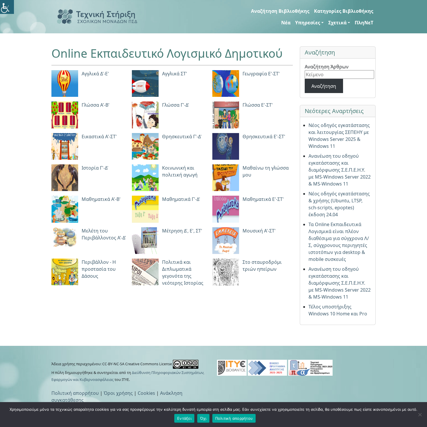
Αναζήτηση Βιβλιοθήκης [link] (280, 11)
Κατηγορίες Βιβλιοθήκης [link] (343, 11)
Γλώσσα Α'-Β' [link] (96, 105)
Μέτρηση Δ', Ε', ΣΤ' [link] (182, 231)
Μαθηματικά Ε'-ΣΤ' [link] (263, 199)
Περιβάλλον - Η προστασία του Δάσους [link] (99, 269)
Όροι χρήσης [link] (118, 393)
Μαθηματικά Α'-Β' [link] (101, 199)
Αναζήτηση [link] (323, 86)
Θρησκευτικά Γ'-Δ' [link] (182, 136)
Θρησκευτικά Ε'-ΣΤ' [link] (264, 136)
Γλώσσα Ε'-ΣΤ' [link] (258, 105)
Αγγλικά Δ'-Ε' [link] (95, 73)
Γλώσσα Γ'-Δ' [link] (175, 105)
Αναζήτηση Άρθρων (327, 66)
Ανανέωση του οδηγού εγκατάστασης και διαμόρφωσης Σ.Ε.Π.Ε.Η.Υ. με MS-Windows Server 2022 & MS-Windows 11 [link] (339, 170)
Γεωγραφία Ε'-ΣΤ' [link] (261, 73)
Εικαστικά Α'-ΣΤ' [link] (99, 136)
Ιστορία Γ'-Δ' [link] (95, 168)
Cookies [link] (146, 393)
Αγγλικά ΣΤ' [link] (174, 73)
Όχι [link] (203, 418)
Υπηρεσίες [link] (307, 22)
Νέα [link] (285, 22)
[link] (7, 7)
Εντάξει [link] (184, 418)
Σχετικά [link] (337, 22)
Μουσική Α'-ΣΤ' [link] (259, 231)
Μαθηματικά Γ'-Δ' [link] (181, 199)
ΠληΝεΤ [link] (364, 22)
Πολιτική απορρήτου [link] (75, 393)
